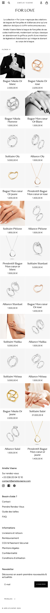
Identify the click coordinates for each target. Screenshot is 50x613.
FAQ (4, 516)
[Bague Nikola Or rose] (37, 65)
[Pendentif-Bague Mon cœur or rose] (37, 175)
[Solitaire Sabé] (37, 395)
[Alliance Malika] (37, 326)
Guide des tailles (10, 511)
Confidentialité (9, 553)
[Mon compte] (41, 2)
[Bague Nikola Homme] (12, 103)
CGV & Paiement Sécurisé (15, 543)
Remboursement (10, 538)
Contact (6, 501)
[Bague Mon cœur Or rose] (37, 288)
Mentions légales (10, 548)
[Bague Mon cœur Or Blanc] (37, 103)
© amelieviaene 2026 (11, 608)
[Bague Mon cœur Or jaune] (12, 175)
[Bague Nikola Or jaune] (12, 395)
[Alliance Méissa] (37, 361)
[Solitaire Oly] (12, 141)
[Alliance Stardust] (12, 288)
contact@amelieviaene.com (16, 481)
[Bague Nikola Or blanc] (12, 65)
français (8, 599)
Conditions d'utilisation (13, 558)
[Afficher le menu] (3, 2)
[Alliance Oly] (37, 141)
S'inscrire (41, 584)
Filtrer (5, 49)
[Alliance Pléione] (37, 213)
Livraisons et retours (12, 533)
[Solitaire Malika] (12, 326)
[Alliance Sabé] (12, 433)
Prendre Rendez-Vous (13, 506)
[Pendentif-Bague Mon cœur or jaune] (37, 433)
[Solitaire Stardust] (37, 248)
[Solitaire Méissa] (12, 361)
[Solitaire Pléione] (12, 213)
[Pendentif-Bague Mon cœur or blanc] (12, 248)
